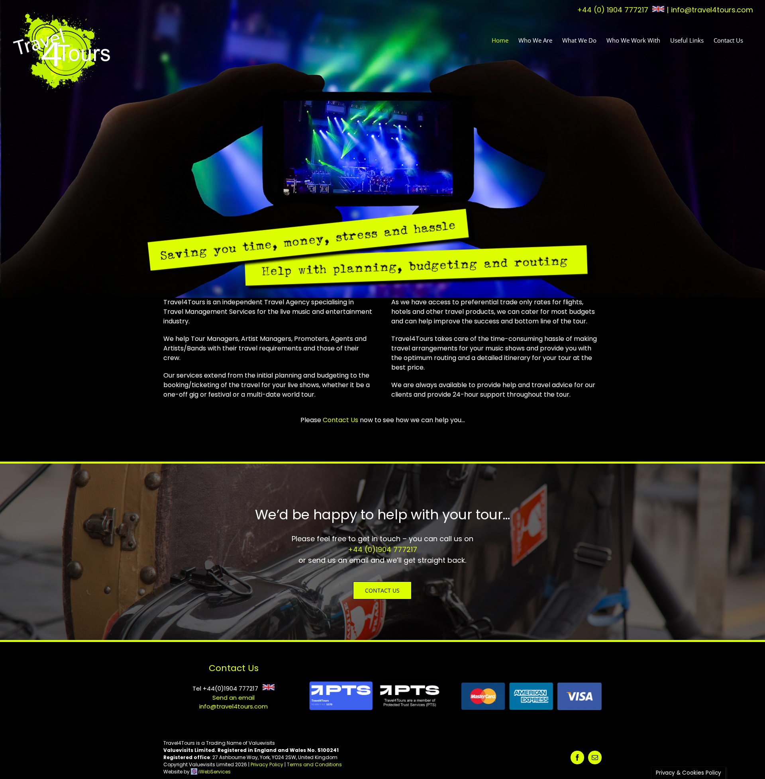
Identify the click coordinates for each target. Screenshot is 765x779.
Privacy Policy (267, 764)
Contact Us (340, 420)
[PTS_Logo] (374, 681)
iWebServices (214, 771)
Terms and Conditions (314, 764)
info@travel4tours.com (712, 10)
